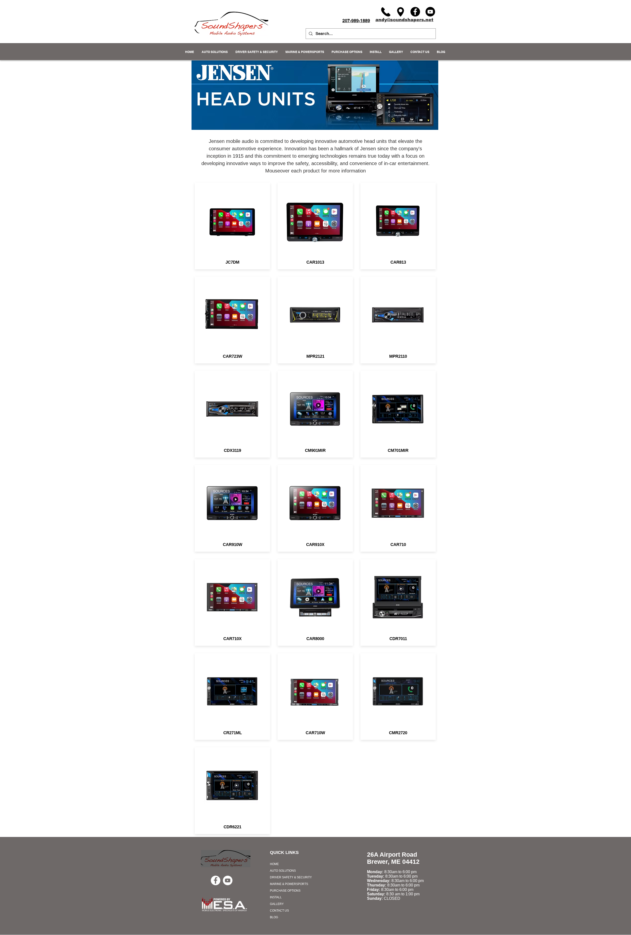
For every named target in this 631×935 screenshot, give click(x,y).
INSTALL (276, 897)
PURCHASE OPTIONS (285, 890)
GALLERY (277, 904)
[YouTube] (430, 12)
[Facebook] (415, 12)
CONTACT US (279, 910)
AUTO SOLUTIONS (283, 870)
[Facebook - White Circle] (215, 880)
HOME (274, 864)
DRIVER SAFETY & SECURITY (291, 877)
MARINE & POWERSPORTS (289, 884)
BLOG (274, 917)
